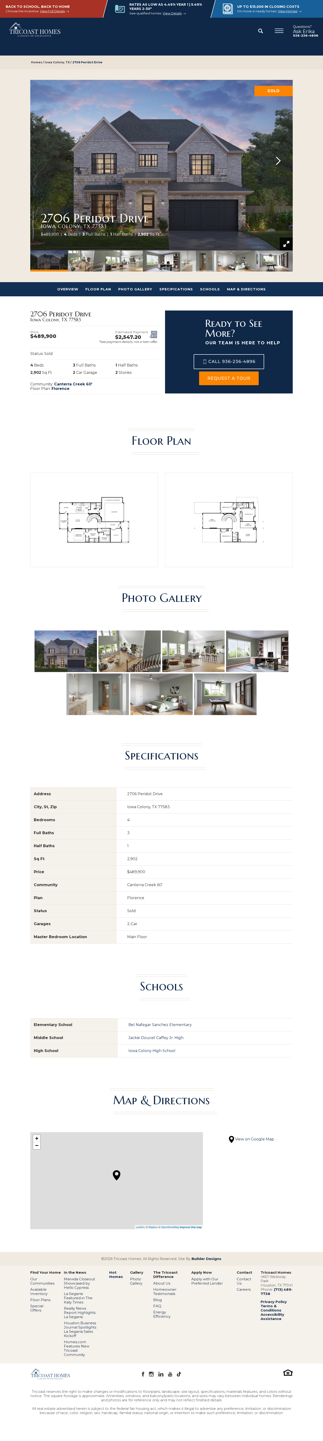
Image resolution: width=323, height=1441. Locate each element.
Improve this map (191, 1227)
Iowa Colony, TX (57, 62)
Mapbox (153, 1227)
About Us (161, 1283)
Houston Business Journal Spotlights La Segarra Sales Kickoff (80, 1329)
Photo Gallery (135, 289)
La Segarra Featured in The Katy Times (78, 1297)
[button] (260, 31)
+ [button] (36, 1138)
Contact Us (244, 1281)
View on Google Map (254, 1139)
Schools (210, 289)
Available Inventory (39, 1291)
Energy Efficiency (161, 1314)
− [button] (36, 1145)
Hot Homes (116, 1274)
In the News (75, 1272)
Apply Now (201, 1272)
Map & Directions (246, 289)
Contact (244, 1272)
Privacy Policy (274, 1301)
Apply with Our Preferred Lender (207, 1281)
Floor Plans (40, 1300)
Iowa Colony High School (151, 1050)
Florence (61, 388)
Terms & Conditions (271, 1308)
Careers (244, 1289)
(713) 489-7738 (276, 1291)
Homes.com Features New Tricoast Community (76, 1348)
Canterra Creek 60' (73, 384)
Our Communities (42, 1281)
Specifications (176, 289)
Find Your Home (45, 1272)
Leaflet (140, 1227)
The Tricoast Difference (165, 1274)
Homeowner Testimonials (164, 1291)
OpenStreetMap (170, 1227)
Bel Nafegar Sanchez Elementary (160, 1025)
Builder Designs (206, 1258)
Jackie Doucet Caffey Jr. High (155, 1037)
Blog (157, 1300)
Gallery (136, 1272)
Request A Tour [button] (228, 378)
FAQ (157, 1306)
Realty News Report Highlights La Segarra (80, 1312)
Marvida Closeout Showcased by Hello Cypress (79, 1283)
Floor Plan (98, 289)
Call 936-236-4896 (231, 361)
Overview (67, 289)
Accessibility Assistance (272, 1316)
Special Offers (36, 1308)
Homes (36, 62)
